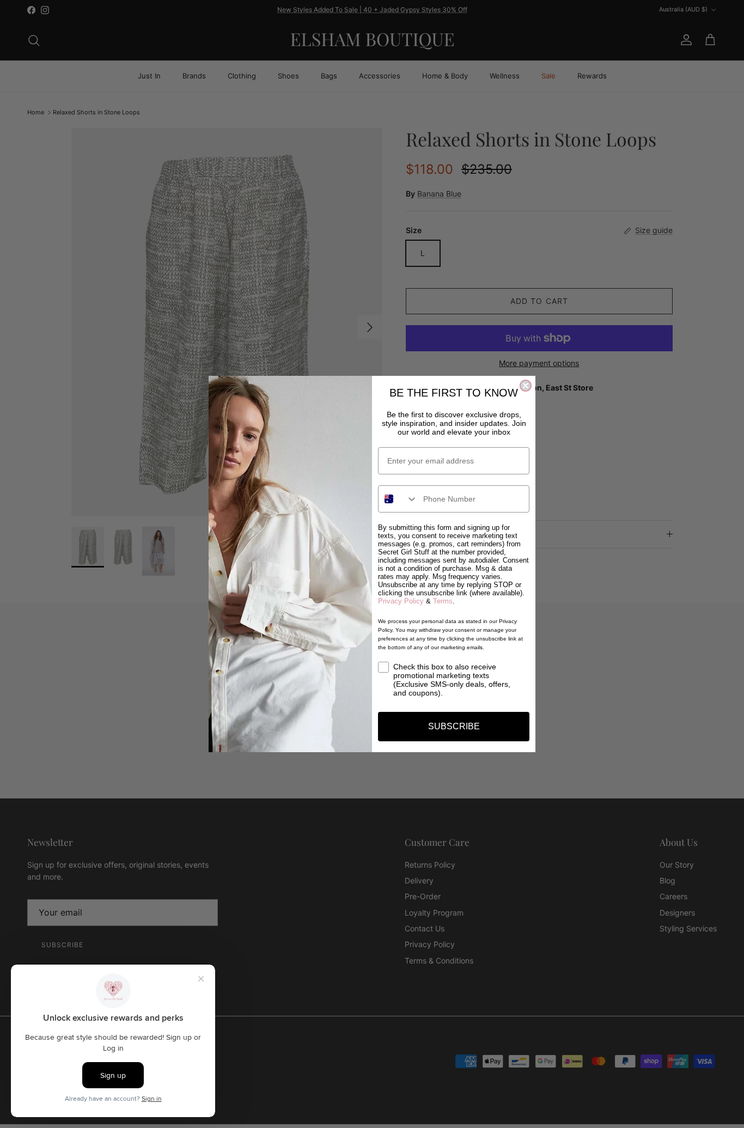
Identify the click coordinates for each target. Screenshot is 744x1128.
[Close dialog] (525, 385)
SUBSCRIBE (454, 726)
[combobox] (398, 499)
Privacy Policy (401, 601)
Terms (443, 601)
